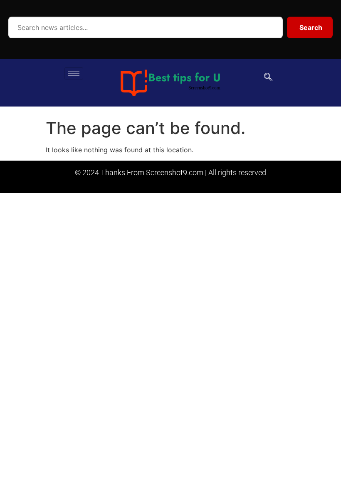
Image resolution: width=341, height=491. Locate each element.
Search (310, 27)
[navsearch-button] (268, 77)
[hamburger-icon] (73, 73)
